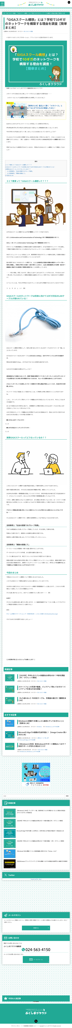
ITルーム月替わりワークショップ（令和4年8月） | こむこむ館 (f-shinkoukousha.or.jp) (32, 614)
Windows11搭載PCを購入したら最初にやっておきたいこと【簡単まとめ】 (41, 722)
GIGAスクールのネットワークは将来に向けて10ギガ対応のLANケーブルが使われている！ (30, 167)
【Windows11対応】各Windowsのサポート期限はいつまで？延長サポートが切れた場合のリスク (42, 745)
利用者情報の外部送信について (30, 1025)
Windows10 (23, 751)
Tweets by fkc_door (36, 879)
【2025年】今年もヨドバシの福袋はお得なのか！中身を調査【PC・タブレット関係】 (41, 676)
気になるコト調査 (10, 13)
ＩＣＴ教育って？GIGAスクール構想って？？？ (18, 165)
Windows (39, 726)
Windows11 (49, 726)
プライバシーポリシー (16, 1025)
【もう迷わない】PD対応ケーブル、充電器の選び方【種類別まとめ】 (42, 699)
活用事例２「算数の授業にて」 (16, 173)
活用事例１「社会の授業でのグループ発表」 (20, 171)
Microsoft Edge (24, 740)
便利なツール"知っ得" (43, 738)
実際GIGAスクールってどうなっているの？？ (18, 169)
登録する (36, 928)
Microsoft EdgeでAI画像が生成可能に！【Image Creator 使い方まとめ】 (42, 733)
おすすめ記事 (55, 726)
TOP (4, 13)
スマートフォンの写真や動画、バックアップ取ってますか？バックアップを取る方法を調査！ (41, 687)
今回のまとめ (9, 175)
